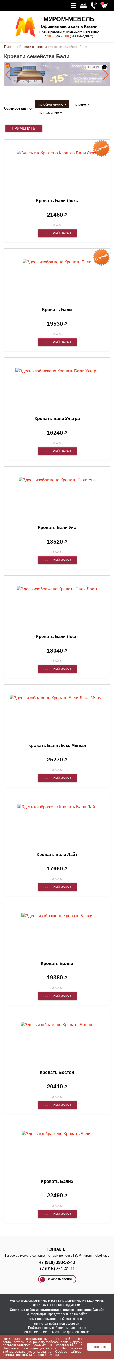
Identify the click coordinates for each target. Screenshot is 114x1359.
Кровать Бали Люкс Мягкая (57, 745)
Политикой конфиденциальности (29, 1348)
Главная (10, 47)
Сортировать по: (18, 108)
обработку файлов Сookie (49, 1342)
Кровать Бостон (57, 1072)
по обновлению (51, 104)
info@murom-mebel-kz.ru (91, 1255)
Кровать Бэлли (57, 963)
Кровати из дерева (33, 47)
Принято (99, 1346)
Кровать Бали (57, 309)
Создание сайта (22, 1310)
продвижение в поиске (56, 1310)
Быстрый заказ (57, 233)
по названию (49, 113)
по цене (80, 104)
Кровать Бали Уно (57, 527)
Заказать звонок (59, 1279)
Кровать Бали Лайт (57, 854)
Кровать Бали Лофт (57, 636)
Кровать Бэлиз (57, 1181)
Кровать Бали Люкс (57, 200)
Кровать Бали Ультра (57, 418)
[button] (8, 74)
